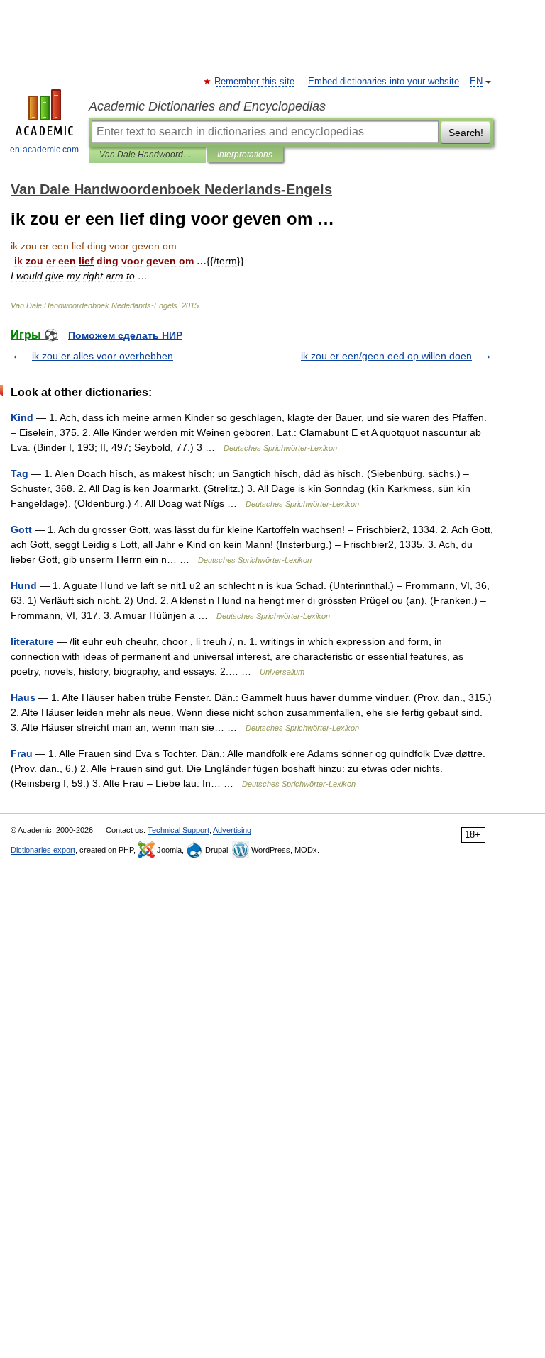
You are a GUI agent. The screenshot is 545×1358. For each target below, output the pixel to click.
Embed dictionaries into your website (383, 81)
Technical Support (178, 830)
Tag (19, 473)
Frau (22, 753)
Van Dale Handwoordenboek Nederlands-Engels (147, 154)
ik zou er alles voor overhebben (102, 355)
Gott (21, 529)
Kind (22, 417)
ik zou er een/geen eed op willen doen (386, 355)
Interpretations (244, 154)
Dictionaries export (43, 850)
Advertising (232, 830)
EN (476, 81)
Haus (23, 697)
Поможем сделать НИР (125, 335)
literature (32, 641)
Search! (465, 132)
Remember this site (255, 81)
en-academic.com (44, 150)
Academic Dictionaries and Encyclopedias (207, 106)
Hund (24, 585)
